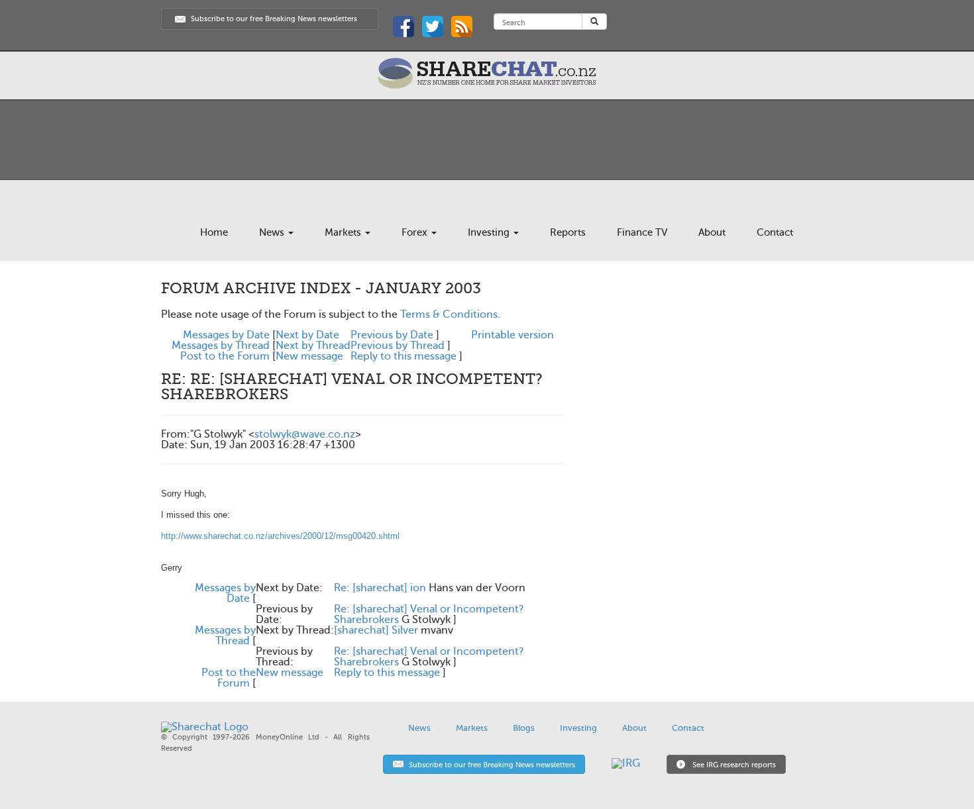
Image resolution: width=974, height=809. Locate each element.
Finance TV (642, 232)
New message (309, 356)
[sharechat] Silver (376, 630)
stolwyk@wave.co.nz (304, 434)
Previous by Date (392, 335)
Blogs (524, 728)
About (712, 232)
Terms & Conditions (449, 314)
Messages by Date (226, 335)
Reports (568, 232)
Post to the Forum (225, 356)
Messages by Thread (221, 346)
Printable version (512, 335)
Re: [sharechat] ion (380, 588)
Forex (416, 232)
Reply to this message (404, 356)
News (273, 232)
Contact (775, 232)
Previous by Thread (398, 346)
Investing (490, 232)
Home (214, 232)
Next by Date (307, 335)
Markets (344, 232)
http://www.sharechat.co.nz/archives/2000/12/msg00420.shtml (280, 536)
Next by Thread (313, 346)
